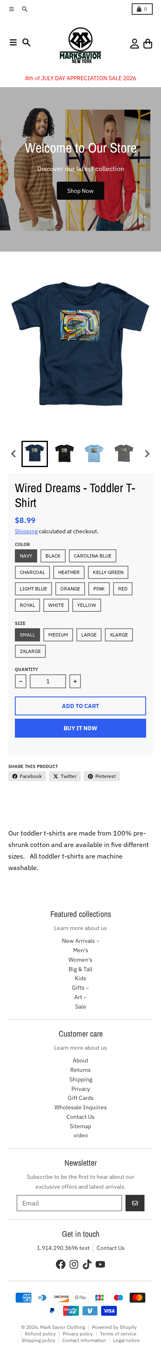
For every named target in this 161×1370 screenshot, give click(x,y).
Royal (27, 605)
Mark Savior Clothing (62, 1327)
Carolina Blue (92, 556)
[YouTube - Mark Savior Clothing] (100, 1264)
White (56, 605)
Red (123, 588)
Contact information (84, 1340)
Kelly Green (108, 572)
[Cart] (148, 44)
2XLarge (30, 651)
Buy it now (80, 728)
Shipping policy (38, 1340)
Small (27, 635)
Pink (99, 588)
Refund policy (40, 1334)
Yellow (86, 605)
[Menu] (13, 42)
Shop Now (80, 190)
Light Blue (33, 588)
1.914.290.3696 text (63, 1248)
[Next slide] (147, 454)
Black (53, 556)
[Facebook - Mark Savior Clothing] (61, 1264)
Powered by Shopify (114, 1327)
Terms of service (118, 1334)
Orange (70, 588)
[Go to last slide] (14, 454)
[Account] (135, 44)
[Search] (26, 42)
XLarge (119, 635)
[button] (34, 454)
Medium (58, 635)
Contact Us (111, 1248)
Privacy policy (78, 1334)
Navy (26, 556)
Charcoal (32, 572)
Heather (69, 572)
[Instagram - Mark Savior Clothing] (74, 1264)
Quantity (26, 669)
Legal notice (126, 1340)
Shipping (26, 531)
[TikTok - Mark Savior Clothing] (87, 1264)
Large (89, 635)
